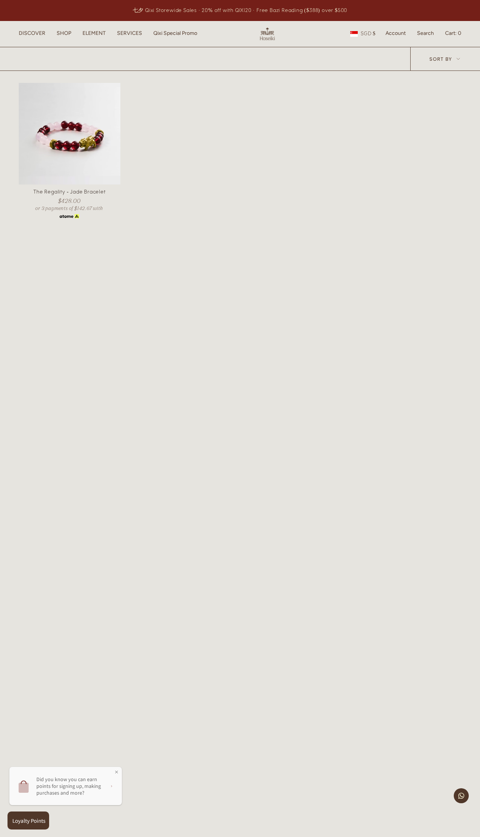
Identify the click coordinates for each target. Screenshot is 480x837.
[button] (32, 34)
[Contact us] (461, 795)
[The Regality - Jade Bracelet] (69, 133)
